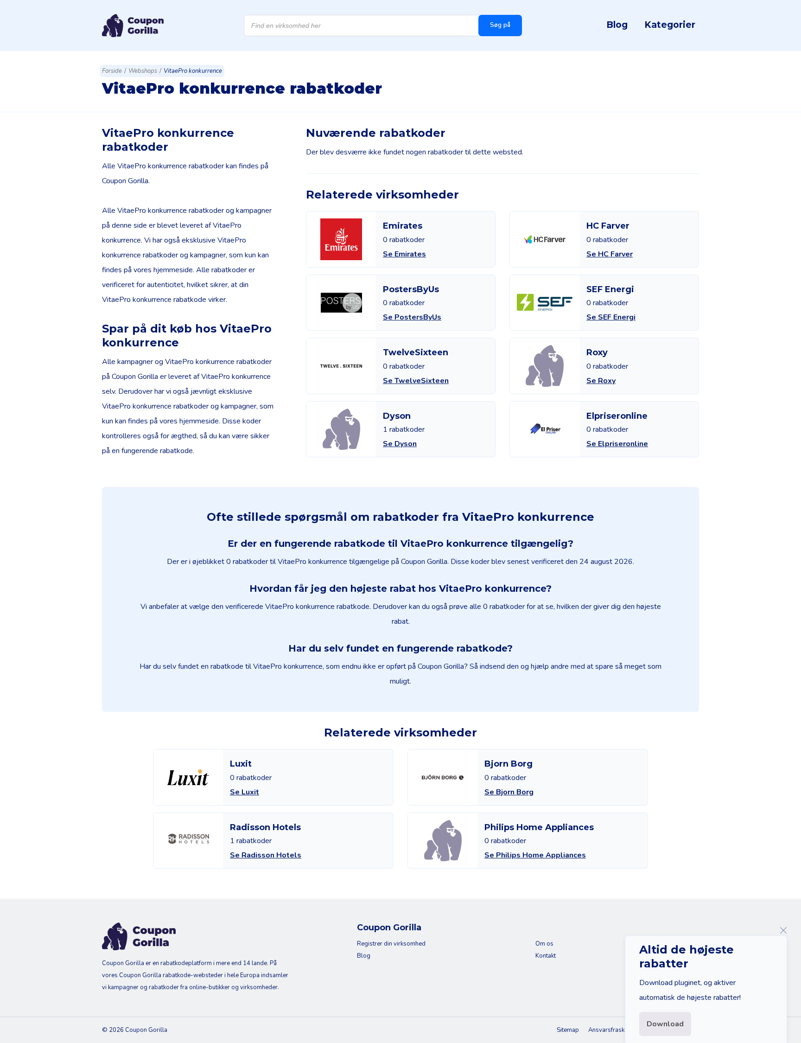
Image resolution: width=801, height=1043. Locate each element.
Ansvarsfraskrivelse (615, 1030)
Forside (112, 71)
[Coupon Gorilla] (133, 25)
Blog (617, 24)
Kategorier (669, 24)
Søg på (500, 25)
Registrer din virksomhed (391, 944)
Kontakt (545, 956)
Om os (544, 944)
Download (665, 1024)
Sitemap (568, 1030)
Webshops (142, 71)
